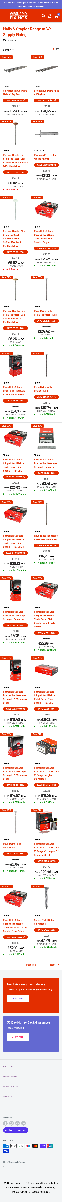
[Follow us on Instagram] (11, 1123)
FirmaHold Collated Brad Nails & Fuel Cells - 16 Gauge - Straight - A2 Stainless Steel (46, 849)
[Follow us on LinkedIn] (23, 1123)
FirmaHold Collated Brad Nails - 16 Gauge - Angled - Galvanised (14, 391)
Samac (6, 86)
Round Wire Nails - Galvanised (12, 845)
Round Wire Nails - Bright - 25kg (43, 389)
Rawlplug (39, 150)
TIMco (6, 150)
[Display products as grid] (52, 49)
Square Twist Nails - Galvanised (44, 922)
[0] (56, 16)
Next (52, 964)
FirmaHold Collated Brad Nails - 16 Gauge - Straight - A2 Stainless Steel (15, 773)
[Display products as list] (57, 49)
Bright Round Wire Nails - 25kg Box (46, 92)
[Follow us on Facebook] (5, 1123)
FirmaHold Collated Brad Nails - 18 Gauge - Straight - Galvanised (14, 615)
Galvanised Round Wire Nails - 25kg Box (15, 92)
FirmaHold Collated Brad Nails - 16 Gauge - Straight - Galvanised (45, 463)
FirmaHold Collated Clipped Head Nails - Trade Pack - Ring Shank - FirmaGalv (13, 465)
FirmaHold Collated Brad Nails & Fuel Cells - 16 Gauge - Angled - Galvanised (46, 773)
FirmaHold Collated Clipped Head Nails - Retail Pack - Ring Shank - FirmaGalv (44, 697)
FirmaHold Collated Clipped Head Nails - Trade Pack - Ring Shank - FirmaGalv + (13, 541)
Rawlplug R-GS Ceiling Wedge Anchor (45, 157)
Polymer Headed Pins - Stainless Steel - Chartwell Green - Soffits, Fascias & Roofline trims (15, 238)
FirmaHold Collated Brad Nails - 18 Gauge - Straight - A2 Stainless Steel (15, 697)
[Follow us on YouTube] (17, 1123)
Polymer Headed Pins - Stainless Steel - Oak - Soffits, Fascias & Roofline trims (15, 316)
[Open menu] (4, 16)
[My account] (49, 16)
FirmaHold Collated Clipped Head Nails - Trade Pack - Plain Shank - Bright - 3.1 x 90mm (44, 619)
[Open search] (43, 16)
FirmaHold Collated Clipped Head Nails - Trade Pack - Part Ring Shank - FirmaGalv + (15, 926)
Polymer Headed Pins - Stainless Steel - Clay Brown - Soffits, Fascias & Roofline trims (15, 161)
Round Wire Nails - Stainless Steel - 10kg (45, 312)
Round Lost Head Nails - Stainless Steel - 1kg (46, 537)
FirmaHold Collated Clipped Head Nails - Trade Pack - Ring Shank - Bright (44, 237)
